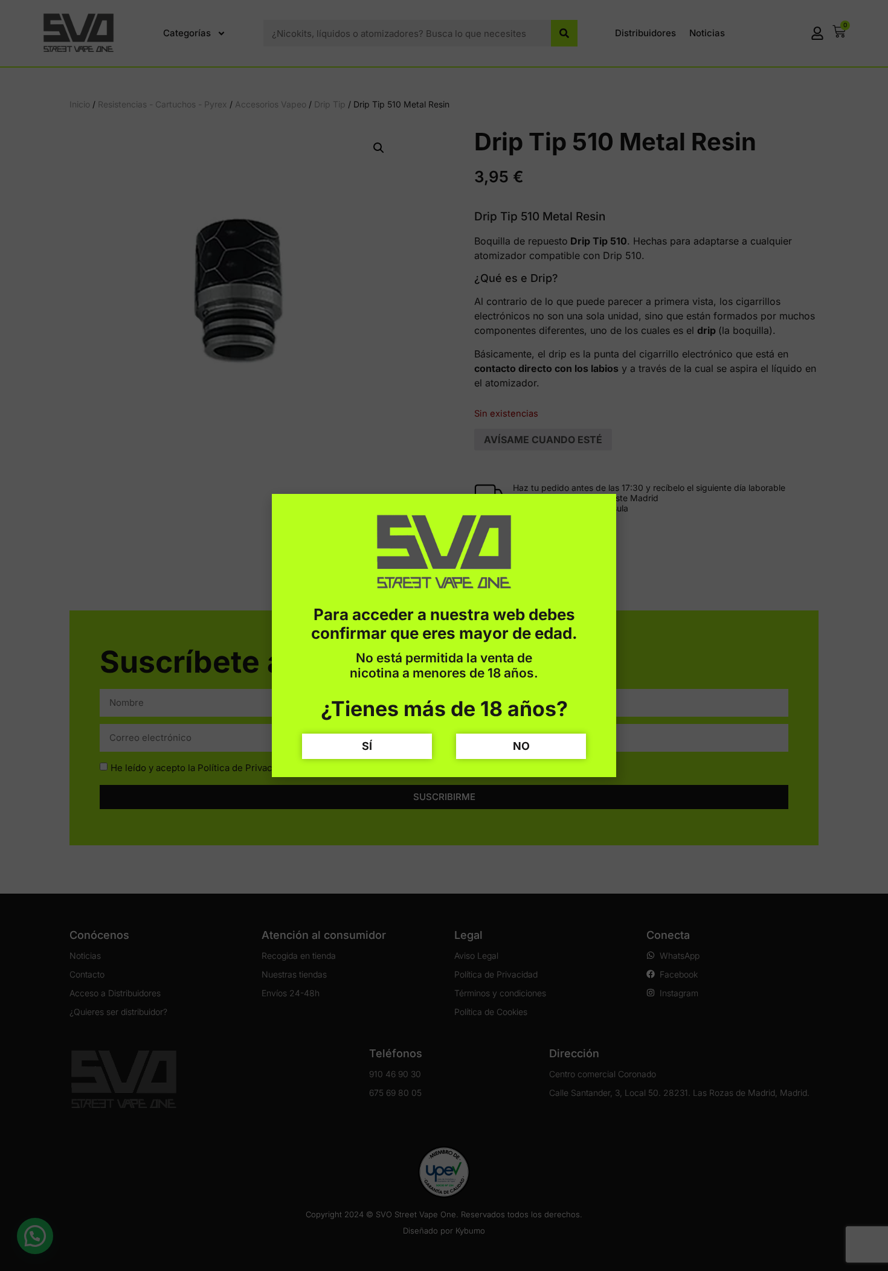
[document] (444, 635)
